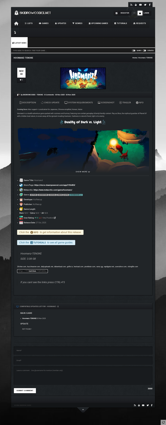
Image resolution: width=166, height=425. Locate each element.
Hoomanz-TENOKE (29, 318)
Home (134, 58)
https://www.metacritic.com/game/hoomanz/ (53, 190)
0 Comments (49, 95)
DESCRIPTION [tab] (29, 102)
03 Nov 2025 (60, 95)
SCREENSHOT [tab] (107, 102)
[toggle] (163, 422)
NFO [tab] (141, 102)
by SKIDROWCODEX (27, 95)
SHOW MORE (82, 172)
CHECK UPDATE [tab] (51, 102)
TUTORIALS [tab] (39, 242)
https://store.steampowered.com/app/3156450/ (54, 185)
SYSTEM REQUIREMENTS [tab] (80, 102)
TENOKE (40, 95)
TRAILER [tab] (126, 102)
